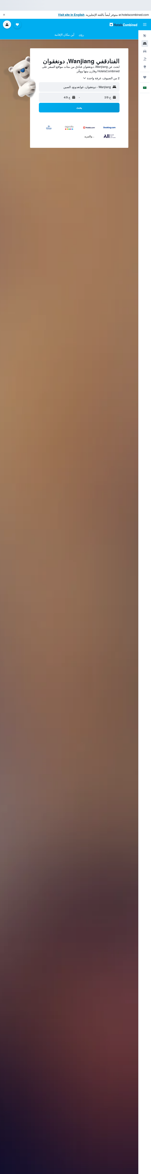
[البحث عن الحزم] (145, 59)
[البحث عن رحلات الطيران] (145, 35)
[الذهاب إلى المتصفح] (145, 66)
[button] (4, 15)
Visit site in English (71, 15)
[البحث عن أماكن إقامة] (145, 43)
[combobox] (101, 78)
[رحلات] (145, 77)
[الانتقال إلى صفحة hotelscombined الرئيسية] (123, 24)
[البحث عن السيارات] (145, 51)
